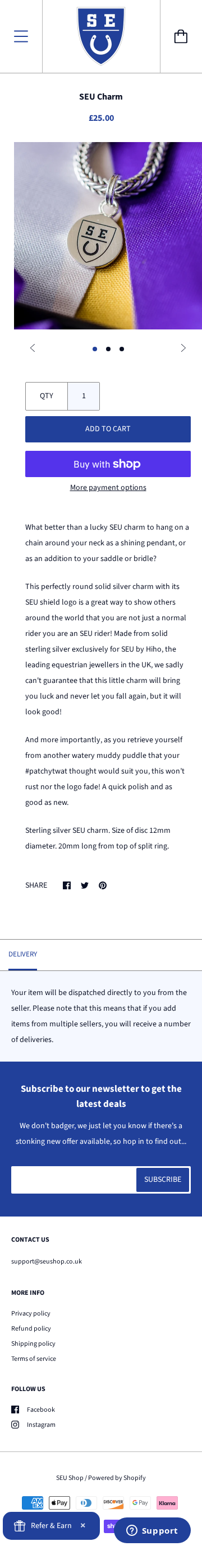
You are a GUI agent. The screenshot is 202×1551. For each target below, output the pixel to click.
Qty (46, 396)
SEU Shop (70, 1478)
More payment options (108, 487)
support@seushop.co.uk (46, 1261)
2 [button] (108, 349)
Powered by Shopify (117, 1478)
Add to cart (108, 429)
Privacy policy (30, 1313)
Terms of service (33, 1359)
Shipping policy (33, 1344)
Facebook (41, 1410)
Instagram (41, 1425)
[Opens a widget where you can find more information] (152, 1531)
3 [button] (122, 349)
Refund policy (31, 1328)
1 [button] (95, 349)
